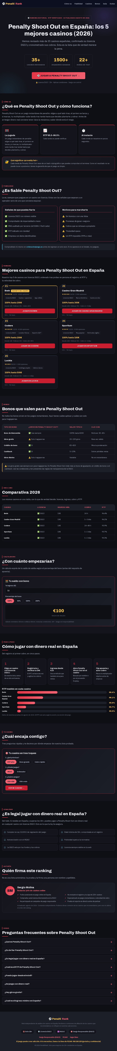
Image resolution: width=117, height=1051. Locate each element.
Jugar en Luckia (29, 381)
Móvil (10, 772)
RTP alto (11, 762)
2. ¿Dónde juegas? (12, 767)
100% (10, 601)
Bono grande (24, 762)
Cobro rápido (40, 762)
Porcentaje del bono (13, 596)
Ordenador (21, 772)
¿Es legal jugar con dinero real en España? (24, 959)
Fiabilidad (78, 4)
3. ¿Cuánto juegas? (12, 777)
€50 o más (23, 781)
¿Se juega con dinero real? (17, 984)
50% (19, 601)
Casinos (88, 4)
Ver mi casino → (16, 788)
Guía (105, 4)
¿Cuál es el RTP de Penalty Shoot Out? (23, 967)
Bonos (97, 4)
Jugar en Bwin (30, 311)
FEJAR (65, 1037)
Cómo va (68, 4)
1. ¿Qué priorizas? (12, 758)
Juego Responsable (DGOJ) (49, 1037)
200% (37, 601)
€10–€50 (11, 781)
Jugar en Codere (30, 346)
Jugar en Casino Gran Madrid (87, 311)
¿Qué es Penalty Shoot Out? (18, 942)
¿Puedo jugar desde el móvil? (18, 975)
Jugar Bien (74, 1037)
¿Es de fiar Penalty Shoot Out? (19, 950)
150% (28, 601)
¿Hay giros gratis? (13, 992)
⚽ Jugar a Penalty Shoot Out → (58, 75)
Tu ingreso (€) (10, 586)
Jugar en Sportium (87, 346)
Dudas (112, 4)
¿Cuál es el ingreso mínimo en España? (23, 1001)
